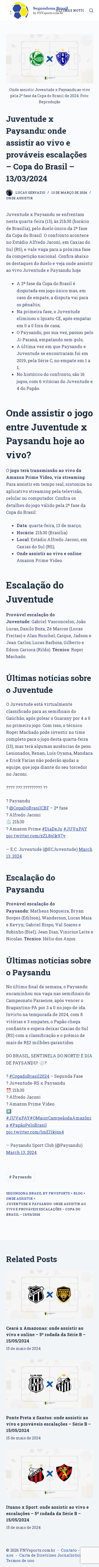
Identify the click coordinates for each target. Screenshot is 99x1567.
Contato (69, 1550)
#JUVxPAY (75, 829)
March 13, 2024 (21, 1152)
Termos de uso (20, 1560)
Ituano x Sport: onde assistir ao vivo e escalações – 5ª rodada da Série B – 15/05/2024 (47, 1513)
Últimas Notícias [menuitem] (73, 10)
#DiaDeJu (52, 829)
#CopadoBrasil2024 (29, 1076)
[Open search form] (91, 10)
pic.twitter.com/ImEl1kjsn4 (35, 1132)
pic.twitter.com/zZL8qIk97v (36, 835)
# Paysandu (20, 1176)
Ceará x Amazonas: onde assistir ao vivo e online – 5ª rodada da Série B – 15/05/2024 (46, 1334)
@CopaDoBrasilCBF (29, 808)
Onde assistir (19, 198)
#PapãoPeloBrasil (28, 1125)
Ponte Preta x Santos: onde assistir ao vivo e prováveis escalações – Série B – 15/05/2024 (48, 1424)
